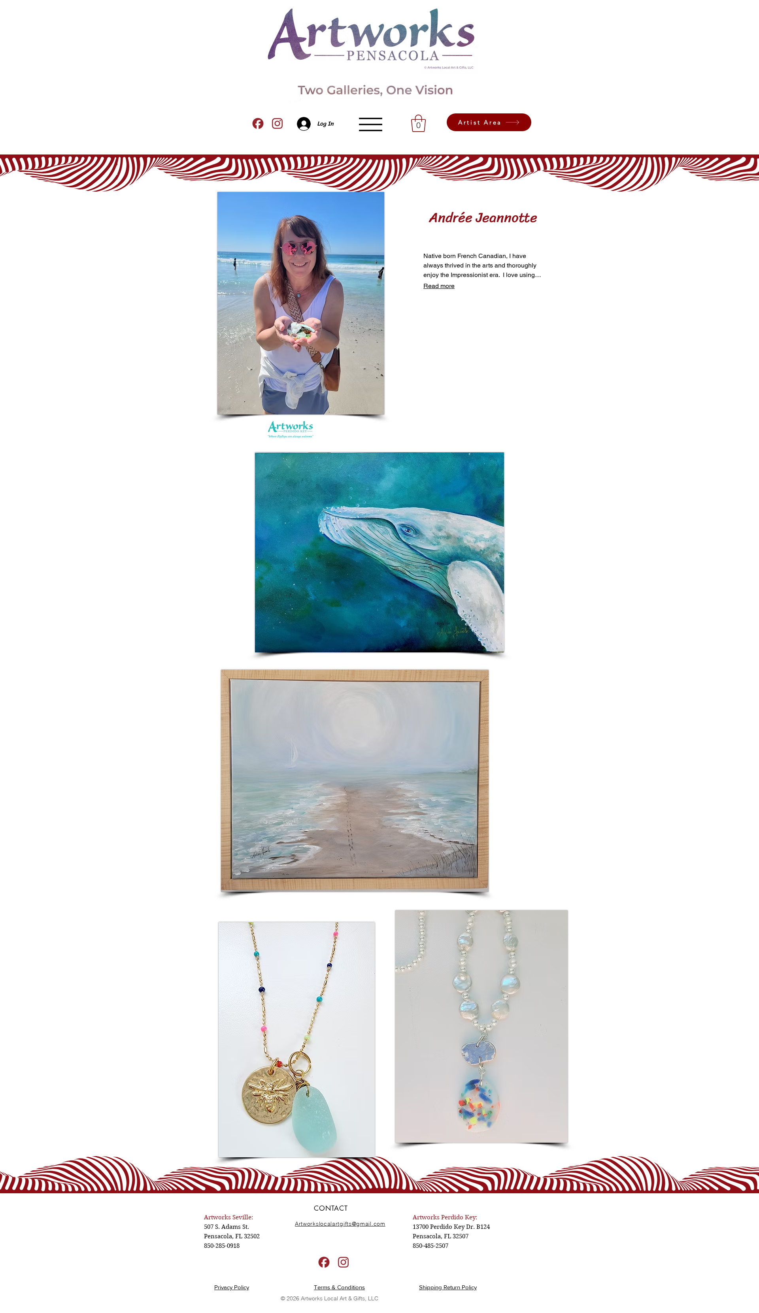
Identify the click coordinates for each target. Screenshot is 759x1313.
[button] (370, 124)
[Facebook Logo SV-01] (258, 123)
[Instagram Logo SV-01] (277, 123)
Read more (439, 286)
